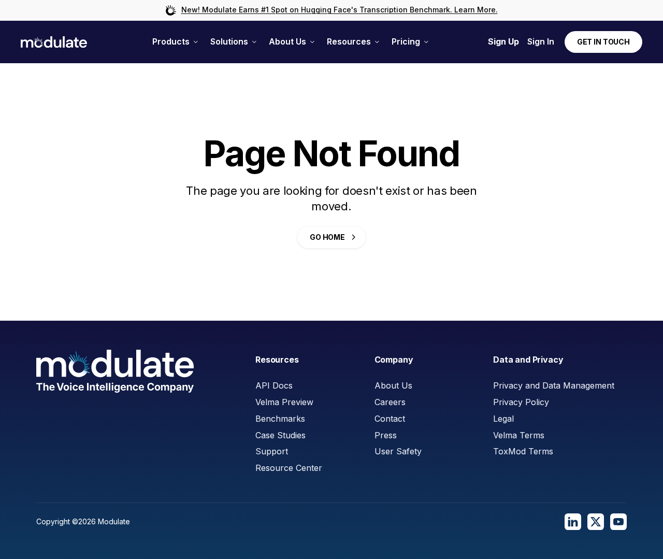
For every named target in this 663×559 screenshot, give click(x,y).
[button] (175, 42)
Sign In (540, 41)
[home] (54, 42)
